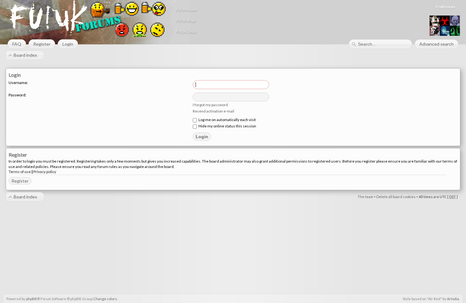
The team (365, 197)
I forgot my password (210, 104)
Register (20, 181)
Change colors (105, 299)
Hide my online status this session (227, 126)
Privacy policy (44, 171)
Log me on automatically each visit (227, 119)
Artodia (453, 299)
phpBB (31, 299)
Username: (18, 82)
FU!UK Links (186, 32)
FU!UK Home (186, 10)
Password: (17, 95)
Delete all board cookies (396, 197)
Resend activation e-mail (213, 111)
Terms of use (20, 171)
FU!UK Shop (185, 21)
